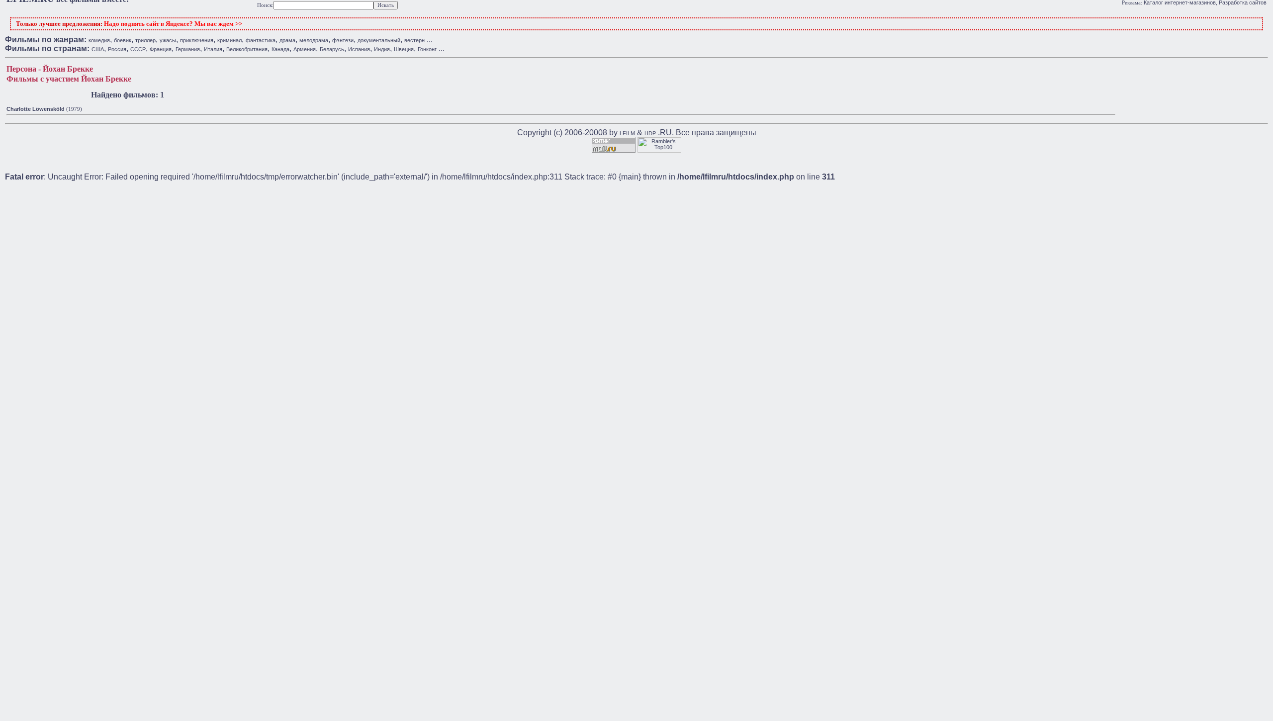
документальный (379, 40)
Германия (188, 49)
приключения (196, 40)
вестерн (414, 40)
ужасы (168, 40)
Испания (359, 49)
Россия (117, 49)
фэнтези (343, 40)
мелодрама (313, 40)
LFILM (627, 133)
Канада (280, 49)
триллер (145, 40)
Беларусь (332, 49)
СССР (138, 49)
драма (287, 40)
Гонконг (427, 49)
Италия (213, 49)
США (97, 49)
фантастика (260, 40)
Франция (161, 49)
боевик (122, 40)
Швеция (404, 49)
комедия (99, 40)
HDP (650, 133)
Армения (304, 49)
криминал (229, 40)
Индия (382, 49)
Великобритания (247, 49)
